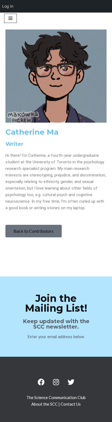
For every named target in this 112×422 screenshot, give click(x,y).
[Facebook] (41, 382)
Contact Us (71, 404)
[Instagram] (56, 382)
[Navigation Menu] (10, 18)
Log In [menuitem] (7, 6)
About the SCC (44, 404)
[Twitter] (71, 382)
